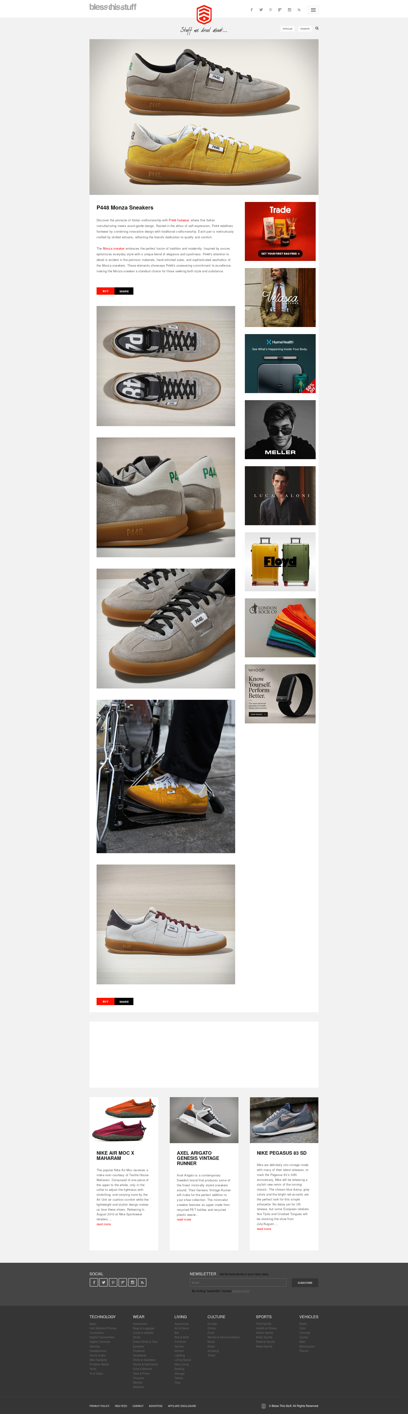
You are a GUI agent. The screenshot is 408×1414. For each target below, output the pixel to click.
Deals (136, 1337)
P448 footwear (179, 220)
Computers (96, 1332)
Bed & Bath (181, 1337)
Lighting (179, 1355)
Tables (178, 1378)
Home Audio (97, 1355)
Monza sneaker (114, 248)
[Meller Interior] (280, 429)
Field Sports (263, 1324)
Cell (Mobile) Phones (103, 1328)
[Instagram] (289, 10)
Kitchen (179, 1351)
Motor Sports (264, 1337)
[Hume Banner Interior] (280, 363)
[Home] (204, 14)
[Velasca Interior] (280, 297)
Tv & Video (96, 1373)
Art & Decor (181, 1328)
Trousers (138, 1378)
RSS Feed (121, 1406)
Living (180, 1316)
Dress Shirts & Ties (145, 1341)
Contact (138, 1406)
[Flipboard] (280, 10)
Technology (102, 1316)
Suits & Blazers (142, 1369)
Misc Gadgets (98, 1360)
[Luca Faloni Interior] (280, 495)
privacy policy (240, 1291)
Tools (92, 1369)
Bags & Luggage (143, 1328)
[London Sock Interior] (280, 627)
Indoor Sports (264, 1332)
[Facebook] (252, 10)
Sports (264, 1316)
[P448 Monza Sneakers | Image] (204, 117)
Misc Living (181, 1364)
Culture (216, 1316)
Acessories (140, 1324)
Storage (179, 1373)
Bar (176, 1332)
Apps (92, 1324)
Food (211, 1332)
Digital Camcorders (101, 1337)
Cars (302, 1328)
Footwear (139, 1351)
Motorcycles (307, 1346)
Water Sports (264, 1346)
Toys (177, 1382)
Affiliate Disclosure (182, 1406)
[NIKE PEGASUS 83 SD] (284, 1120)
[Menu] (313, 10)
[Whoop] (280, 693)
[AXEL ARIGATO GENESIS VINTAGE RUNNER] (204, 1120)
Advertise (156, 1406)
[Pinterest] (271, 10)
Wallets (137, 1382)
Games (179, 1346)
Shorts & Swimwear (145, 1364)
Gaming (94, 1346)
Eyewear (138, 1346)
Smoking (213, 1351)
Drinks (212, 1328)
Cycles (303, 1337)
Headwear (139, 1355)
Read (211, 1346)
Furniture (180, 1341)
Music (211, 1341)
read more (104, 1224)
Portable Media (99, 1364)
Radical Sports (265, 1341)
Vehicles (309, 1316)
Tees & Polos (141, 1373)
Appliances (181, 1324)
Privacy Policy (99, 1406)
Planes (303, 1351)
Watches (138, 1387)
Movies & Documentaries (224, 1337)
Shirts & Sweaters (144, 1360)
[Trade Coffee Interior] (280, 231)
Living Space (182, 1360)
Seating (179, 1369)
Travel (211, 1355)
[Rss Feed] (299, 10)
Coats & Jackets (143, 1332)
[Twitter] (261, 10)
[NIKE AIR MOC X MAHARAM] (123, 1120)
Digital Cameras (99, 1341)
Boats (303, 1324)
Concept (304, 1332)
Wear (138, 1316)
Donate (212, 1324)
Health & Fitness (266, 1328)
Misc (302, 1341)
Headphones (97, 1351)
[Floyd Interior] (280, 561)
